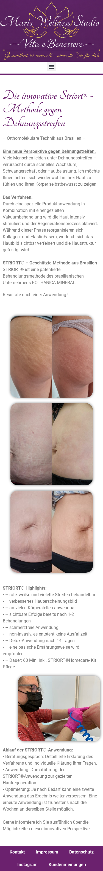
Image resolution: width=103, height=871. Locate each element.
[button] (51, 66)
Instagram (27, 864)
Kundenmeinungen (67, 864)
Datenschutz (81, 852)
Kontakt (17, 852)
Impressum (47, 852)
